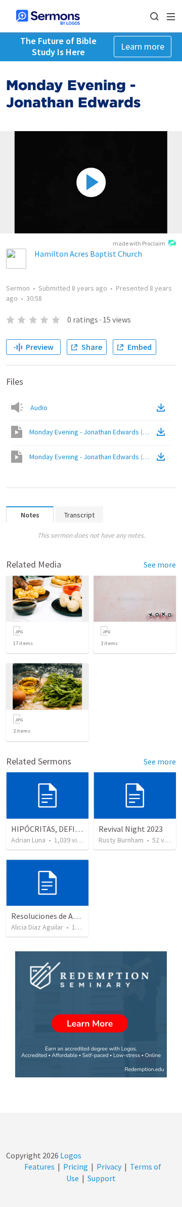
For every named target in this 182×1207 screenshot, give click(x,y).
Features (39, 1166)
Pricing (75, 1166)
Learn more (142, 46)
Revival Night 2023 (131, 829)
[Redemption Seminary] (91, 1014)
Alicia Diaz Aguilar (37, 927)
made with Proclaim (139, 243)
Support (101, 1178)
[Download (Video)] (163, 431)
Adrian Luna (28, 839)
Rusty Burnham (121, 839)
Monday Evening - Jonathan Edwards (92, 431)
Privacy (109, 1166)
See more (160, 564)
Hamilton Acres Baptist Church (88, 254)
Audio (39, 407)
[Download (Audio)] (163, 407)
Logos (70, 1155)
